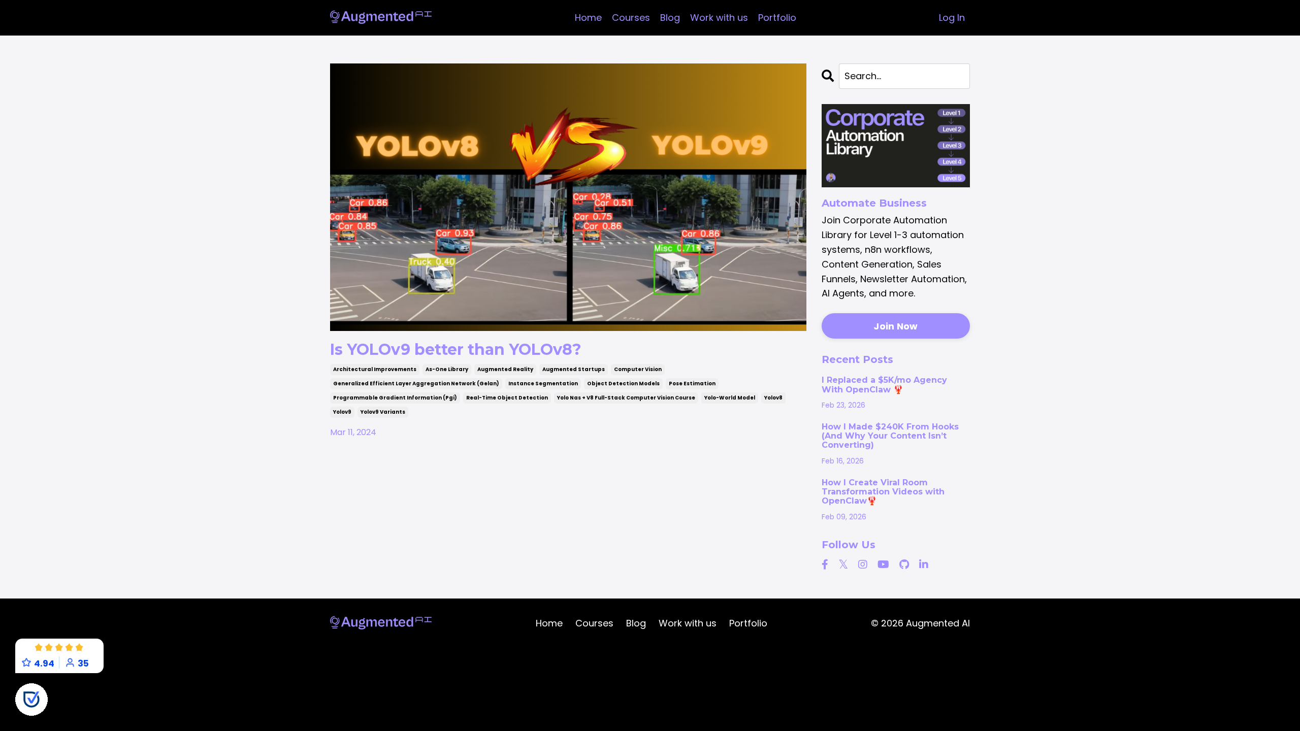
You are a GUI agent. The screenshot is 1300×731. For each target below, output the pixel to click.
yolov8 (773, 398)
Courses (631, 17)
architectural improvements (374, 369)
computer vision (638, 369)
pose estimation (692, 383)
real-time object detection (507, 398)
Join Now (895, 326)
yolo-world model (729, 398)
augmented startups (573, 369)
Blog (670, 17)
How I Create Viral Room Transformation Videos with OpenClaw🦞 (883, 492)
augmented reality (505, 369)
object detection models (623, 383)
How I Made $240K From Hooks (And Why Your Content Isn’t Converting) (890, 436)
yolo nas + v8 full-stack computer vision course (626, 398)
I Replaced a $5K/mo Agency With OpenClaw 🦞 (884, 385)
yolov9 (342, 412)
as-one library (447, 369)
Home (588, 17)
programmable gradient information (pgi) (395, 398)
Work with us (719, 17)
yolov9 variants (383, 412)
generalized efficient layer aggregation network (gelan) (416, 383)
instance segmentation (543, 383)
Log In (952, 17)
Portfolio (777, 17)
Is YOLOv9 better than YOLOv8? (455, 350)
